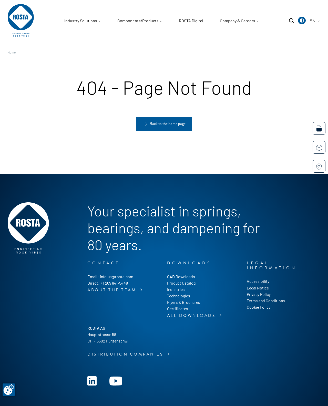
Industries (176, 289)
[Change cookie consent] (9, 389)
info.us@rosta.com (116, 276)
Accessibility (258, 281)
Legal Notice (258, 287)
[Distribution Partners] (319, 166)
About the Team (112, 290)
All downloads (192, 315)
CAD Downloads (181, 276)
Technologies (178, 295)
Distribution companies (126, 354)
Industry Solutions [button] (80, 20)
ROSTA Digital (191, 20)
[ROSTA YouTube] (115, 380)
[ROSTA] (21, 20)
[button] (302, 20)
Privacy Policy (259, 294)
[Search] (291, 20)
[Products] (319, 147)
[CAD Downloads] (319, 128)
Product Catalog (181, 282)
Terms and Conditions (266, 300)
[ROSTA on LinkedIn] (92, 380)
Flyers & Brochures (183, 302)
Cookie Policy (258, 307)
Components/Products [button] (138, 20)
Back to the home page (168, 124)
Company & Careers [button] (237, 20)
